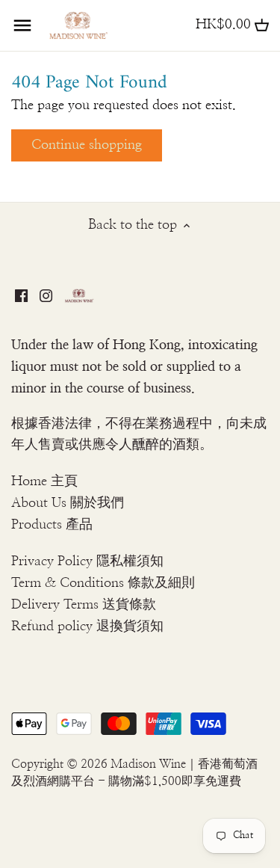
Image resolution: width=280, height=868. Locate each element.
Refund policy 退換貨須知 (87, 626)
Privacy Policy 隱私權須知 (87, 561)
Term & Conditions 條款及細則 (103, 583)
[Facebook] (21, 295)
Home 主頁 (44, 481)
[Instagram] (46, 295)
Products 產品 (52, 525)
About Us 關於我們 (67, 503)
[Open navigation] (22, 25)
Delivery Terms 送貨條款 (83, 605)
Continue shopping (86, 145)
